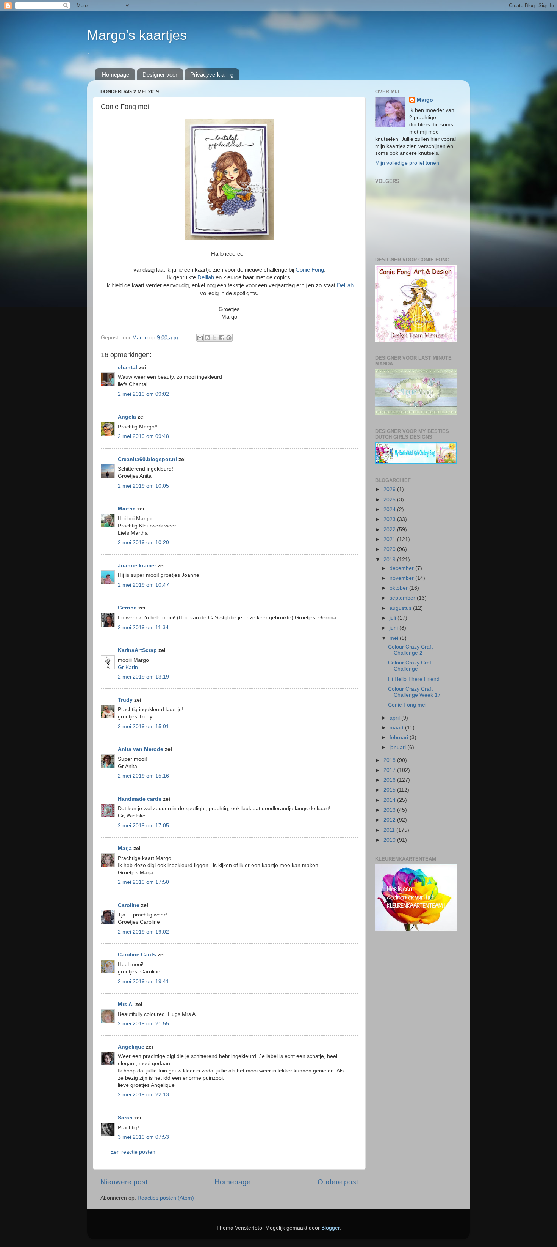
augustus (401, 608)
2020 (390, 549)
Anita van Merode (140, 749)
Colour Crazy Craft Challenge (410, 666)
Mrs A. (126, 1004)
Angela (127, 417)
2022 (390, 529)
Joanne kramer (137, 565)
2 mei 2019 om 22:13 (143, 1094)
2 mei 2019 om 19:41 (143, 981)
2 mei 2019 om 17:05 (143, 825)
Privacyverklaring (211, 74)
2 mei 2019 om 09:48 (143, 436)
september (403, 598)
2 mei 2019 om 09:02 (143, 394)
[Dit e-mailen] (200, 338)
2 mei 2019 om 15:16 (143, 776)
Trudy (125, 700)
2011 (389, 830)
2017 (390, 770)
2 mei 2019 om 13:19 (143, 677)
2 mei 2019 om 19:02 (143, 932)
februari (400, 737)
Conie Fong (310, 270)
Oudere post (338, 1182)
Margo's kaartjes (137, 35)
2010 (390, 840)
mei (395, 638)
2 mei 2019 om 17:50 (143, 882)
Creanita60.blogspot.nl (147, 459)
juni (394, 628)
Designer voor (159, 74)
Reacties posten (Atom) (166, 1198)
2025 (390, 499)
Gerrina (127, 608)
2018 (390, 760)
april (395, 718)
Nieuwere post (123, 1182)
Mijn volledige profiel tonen (407, 163)
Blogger (330, 1228)
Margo (425, 100)
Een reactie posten (132, 1152)
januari (398, 747)
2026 (390, 489)
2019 (390, 559)
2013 (390, 810)
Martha (127, 509)
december (402, 568)
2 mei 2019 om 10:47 (143, 585)
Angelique (131, 1047)
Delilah (205, 277)
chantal (127, 367)
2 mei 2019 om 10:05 (143, 486)
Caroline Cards (137, 954)
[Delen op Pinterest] (229, 338)
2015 (390, 790)
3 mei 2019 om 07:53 (143, 1137)
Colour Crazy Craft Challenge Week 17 (414, 692)
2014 (390, 800)
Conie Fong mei (407, 705)
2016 (390, 780)
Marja (125, 848)
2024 (390, 509)
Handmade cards (139, 799)
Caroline (128, 905)
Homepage (115, 74)
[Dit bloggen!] (207, 338)
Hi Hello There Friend (414, 679)
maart (397, 728)
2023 (390, 519)
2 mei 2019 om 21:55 (143, 1024)
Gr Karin (128, 667)
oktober (399, 588)
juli (393, 618)
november (402, 578)
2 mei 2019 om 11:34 (143, 627)
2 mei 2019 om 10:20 (143, 542)
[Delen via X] (214, 338)
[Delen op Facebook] (221, 338)
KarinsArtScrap (137, 650)
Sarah (125, 1118)
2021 (390, 539)
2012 (390, 820)
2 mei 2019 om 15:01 (143, 726)
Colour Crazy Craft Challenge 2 (410, 650)
